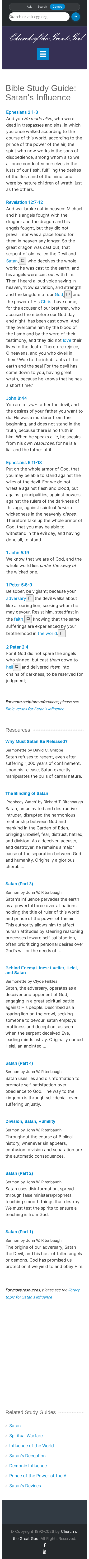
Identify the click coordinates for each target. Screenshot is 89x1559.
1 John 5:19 (17, 552)
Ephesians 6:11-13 (24, 462)
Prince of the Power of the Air (39, 1475)
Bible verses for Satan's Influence (34, 708)
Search (42, 6)
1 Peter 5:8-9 (19, 584)
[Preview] (22, 261)
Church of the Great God (44, 38)
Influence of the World (31, 1445)
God (59, 294)
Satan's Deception (27, 1455)
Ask (29, 6)
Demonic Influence (28, 1465)
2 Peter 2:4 (17, 646)
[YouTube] (44, 1551)
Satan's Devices (25, 1485)
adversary (16, 598)
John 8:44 (16, 398)
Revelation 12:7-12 (24, 202)
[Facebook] (44, 1545)
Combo (57, 6)
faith (18, 619)
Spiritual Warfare (26, 1435)
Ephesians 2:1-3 (22, 112)
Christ (47, 301)
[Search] (75, 16)
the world (47, 633)
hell (9, 667)
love (67, 340)
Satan (12, 260)
